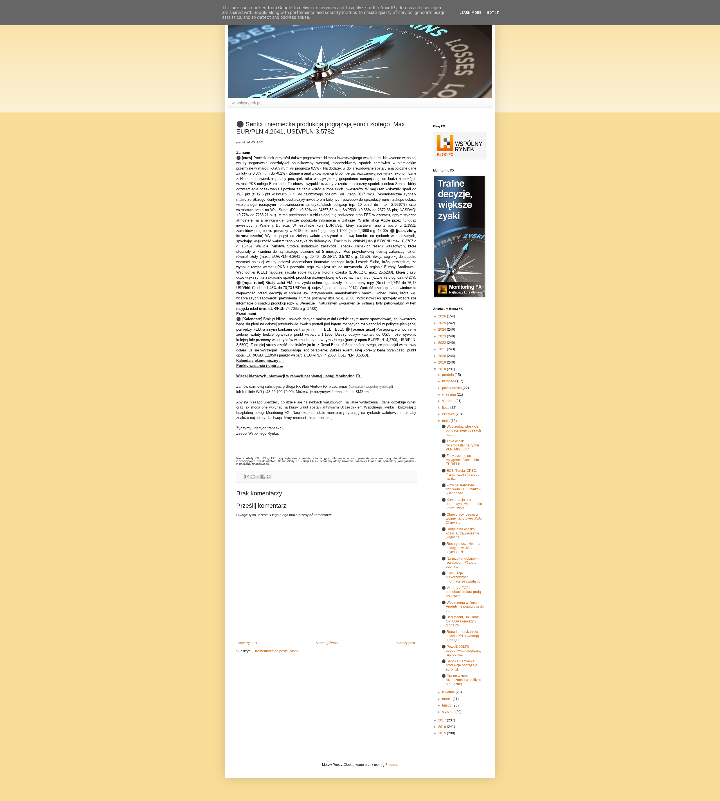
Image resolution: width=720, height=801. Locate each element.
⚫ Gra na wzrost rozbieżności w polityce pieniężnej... (461, 680)
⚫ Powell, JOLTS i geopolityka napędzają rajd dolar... (461, 651)
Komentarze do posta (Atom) (277, 651)
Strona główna (327, 643)
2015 (442, 733)
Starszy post (405, 643)
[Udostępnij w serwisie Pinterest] (268, 476)
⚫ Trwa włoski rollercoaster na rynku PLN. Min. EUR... (460, 445)
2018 (442, 369)
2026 (442, 316)
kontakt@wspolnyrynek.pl (371, 386)
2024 (442, 329)
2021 (442, 349)
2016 (442, 727)
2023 (442, 336)
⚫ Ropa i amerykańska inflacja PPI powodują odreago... (460, 636)
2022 (442, 343)
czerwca (449, 414)
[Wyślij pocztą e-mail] (247, 476)
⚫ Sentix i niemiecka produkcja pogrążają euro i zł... (459, 665)
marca (447, 699)
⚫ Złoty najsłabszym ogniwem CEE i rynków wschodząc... (461, 489)
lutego (447, 705)
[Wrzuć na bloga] (252, 476)
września (449, 394)
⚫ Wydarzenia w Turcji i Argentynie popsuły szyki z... (463, 607)
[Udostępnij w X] (258, 476)
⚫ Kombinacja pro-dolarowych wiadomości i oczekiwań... (462, 504)
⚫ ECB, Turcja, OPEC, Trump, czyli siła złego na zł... (461, 475)
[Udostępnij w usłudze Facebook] (263, 476)
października (452, 388)
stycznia (448, 712)
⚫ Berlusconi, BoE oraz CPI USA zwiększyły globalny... (460, 621)
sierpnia (448, 401)
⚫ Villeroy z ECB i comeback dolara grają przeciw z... (461, 592)
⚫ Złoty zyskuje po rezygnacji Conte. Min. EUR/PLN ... (461, 460)
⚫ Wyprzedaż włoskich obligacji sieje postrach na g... (461, 431)
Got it (493, 13)
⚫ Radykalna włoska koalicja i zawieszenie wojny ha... (460, 533)
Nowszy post (247, 643)
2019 (442, 362)
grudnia (448, 375)
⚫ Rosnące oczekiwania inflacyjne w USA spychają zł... (461, 548)
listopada (449, 381)
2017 (442, 720)
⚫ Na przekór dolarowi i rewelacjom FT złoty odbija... (460, 563)
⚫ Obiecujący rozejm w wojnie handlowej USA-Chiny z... (462, 519)
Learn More (470, 13)
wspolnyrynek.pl (246, 102)
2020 (442, 356)
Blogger (391, 765)
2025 (442, 323)
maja (446, 421)
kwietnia (449, 692)
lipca (446, 408)
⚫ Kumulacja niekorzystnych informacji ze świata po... (462, 577)
